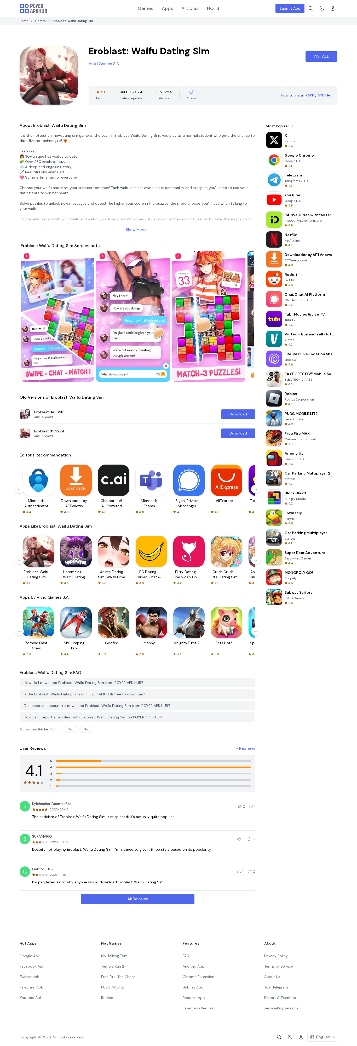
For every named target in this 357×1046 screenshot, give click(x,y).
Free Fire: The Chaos (118, 976)
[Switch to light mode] (321, 8)
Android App (193, 966)
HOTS (213, 8)
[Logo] (33, 8)
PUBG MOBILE (112, 987)
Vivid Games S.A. (104, 63)
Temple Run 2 (112, 966)
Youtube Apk (31, 997)
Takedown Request (199, 1008)
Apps (167, 8)
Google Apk (30, 955)
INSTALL (321, 56)
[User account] (332, 8)
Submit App (290, 8)
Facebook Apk (32, 966)
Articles (190, 8)
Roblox (107, 997)
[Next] (245, 316)
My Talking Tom (114, 955)
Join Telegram (276, 987)
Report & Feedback (281, 997)
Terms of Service (278, 966)
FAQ (186, 955)
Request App (194, 997)
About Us (272, 976)
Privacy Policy (276, 955)
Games (145, 8)
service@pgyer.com (281, 1008)
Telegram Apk (31, 987)
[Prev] (29, 316)
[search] (310, 8)
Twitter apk (29, 976)
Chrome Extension (198, 976)
